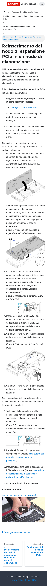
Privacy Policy (16, 580)
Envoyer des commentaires (17, 533)
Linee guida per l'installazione (24, 107)
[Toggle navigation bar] (4, 4)
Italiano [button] (32, 4)
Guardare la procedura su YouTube (18, 495)
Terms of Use (31, 580)
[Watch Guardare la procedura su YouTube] (23, 510)
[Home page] (4, 12)
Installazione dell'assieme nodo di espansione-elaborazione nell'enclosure (25, 473)
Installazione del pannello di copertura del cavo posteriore (25, 457)
